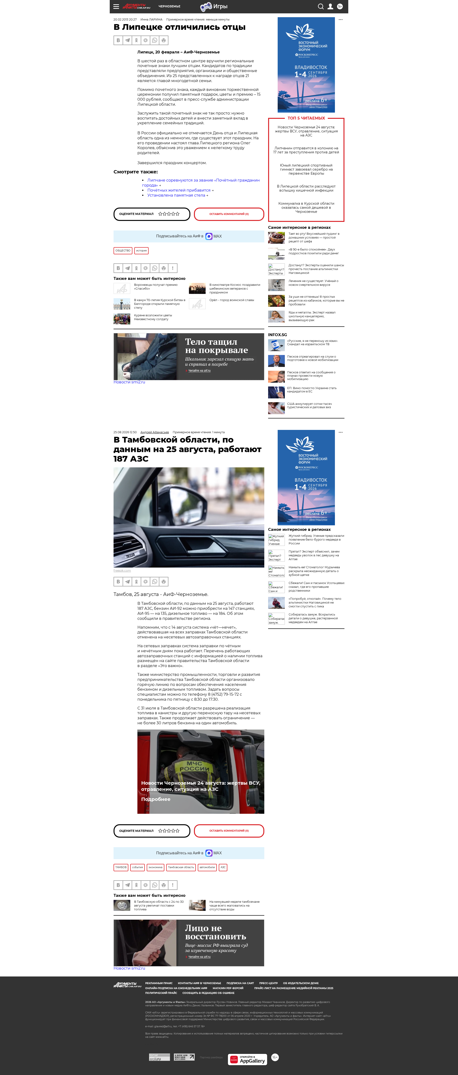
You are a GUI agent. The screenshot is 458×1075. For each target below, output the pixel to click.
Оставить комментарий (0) (229, 214)
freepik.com (122, 570)
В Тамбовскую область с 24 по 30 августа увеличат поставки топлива (159, 905)
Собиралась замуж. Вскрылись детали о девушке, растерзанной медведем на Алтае (313, 618)
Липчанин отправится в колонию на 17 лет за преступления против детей (306, 150)
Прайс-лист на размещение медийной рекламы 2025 (293, 988)
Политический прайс (161, 993)
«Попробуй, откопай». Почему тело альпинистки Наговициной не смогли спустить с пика (315, 602)
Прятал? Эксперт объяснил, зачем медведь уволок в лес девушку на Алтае (314, 555)
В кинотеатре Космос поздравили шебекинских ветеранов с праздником (234, 288)
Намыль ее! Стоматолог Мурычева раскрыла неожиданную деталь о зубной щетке (314, 571)
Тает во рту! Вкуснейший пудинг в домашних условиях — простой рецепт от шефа (314, 237)
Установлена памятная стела (176, 195)
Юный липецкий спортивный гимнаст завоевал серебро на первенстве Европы (306, 169)
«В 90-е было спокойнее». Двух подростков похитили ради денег (314, 251)
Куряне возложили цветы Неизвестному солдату (153, 317)
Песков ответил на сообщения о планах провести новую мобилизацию (311, 376)
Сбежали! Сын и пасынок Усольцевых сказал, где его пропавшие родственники (316, 586)
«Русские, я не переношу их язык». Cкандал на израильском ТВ (312, 342)
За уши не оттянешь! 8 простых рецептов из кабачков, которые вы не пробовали (316, 300)
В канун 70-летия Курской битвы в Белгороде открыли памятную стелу (159, 303)
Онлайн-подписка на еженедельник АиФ (176, 988)
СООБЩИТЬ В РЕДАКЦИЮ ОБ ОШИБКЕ (208, 993)
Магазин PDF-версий (228, 988)
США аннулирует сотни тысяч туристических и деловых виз (309, 405)
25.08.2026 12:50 (125, 432)
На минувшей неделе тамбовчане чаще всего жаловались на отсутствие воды (234, 905)
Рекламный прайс (158, 983)
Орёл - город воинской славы (231, 300)
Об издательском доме (301, 983)
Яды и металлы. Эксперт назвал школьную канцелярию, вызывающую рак (312, 316)
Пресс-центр (268, 983)
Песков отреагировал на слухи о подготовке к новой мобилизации (312, 358)
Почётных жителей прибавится (179, 190)
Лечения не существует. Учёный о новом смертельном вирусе (313, 283)
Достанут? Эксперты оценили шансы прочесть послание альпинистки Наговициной (316, 269)
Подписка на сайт (240, 983)
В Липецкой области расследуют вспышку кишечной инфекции (306, 188)
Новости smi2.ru (129, 382)
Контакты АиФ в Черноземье (199, 983)
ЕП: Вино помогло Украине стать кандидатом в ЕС (312, 389)
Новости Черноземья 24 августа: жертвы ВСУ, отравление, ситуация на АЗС (306, 131)
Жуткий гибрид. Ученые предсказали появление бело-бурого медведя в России (316, 539)
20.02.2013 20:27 (125, 19)
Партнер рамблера (211, 1057)
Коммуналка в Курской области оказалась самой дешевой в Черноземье (306, 208)
